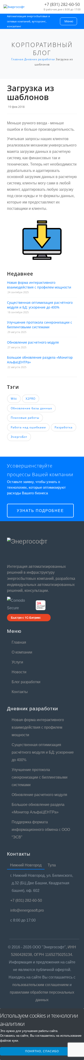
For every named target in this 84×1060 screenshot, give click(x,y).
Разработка (64, 427)
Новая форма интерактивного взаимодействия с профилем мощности (39, 284)
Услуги (17, 662)
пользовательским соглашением (40, 985)
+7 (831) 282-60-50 (27, 900)
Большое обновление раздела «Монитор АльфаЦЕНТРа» (40, 359)
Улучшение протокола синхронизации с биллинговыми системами (39, 324)
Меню (68, 21)
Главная (19, 642)
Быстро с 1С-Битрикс (26, 617)
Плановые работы (25, 418)
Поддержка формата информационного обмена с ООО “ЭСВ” (41, 829)
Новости (19, 672)
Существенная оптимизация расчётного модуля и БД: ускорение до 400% (40, 304)
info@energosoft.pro (28, 910)
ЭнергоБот (19, 437)
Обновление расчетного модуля (33, 342)
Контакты (20, 692)
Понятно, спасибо (42, 1051)
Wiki (14, 399)
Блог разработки (26, 682)
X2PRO (30, 399)
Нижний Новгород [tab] (26, 865)
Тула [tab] (52, 865)
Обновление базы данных (31, 408)
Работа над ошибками (28, 427)
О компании (22, 652)
